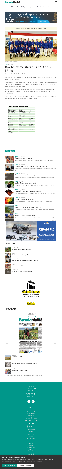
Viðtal (49, 7)
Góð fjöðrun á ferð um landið (20, 370)
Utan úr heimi (41, 7)
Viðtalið (31, 436)
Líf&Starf (31, 424)
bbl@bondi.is (31, 395)
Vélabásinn (31, 440)
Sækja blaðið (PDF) (31, 316)
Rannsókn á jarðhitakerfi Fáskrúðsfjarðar (28, 207)
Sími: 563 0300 (32, 393)
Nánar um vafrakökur (37, 461)
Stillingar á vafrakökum (25, 465)
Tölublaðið (11, 309)
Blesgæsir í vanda (17, 356)
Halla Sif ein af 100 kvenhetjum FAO (26, 183)
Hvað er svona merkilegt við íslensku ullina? (24, 363)
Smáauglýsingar (31, 447)
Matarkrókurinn (31, 427)
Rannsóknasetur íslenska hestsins (25, 215)
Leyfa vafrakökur (9, 465)
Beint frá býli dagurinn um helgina (26, 175)
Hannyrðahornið (31, 429)
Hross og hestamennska (31, 418)
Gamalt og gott (31, 411)
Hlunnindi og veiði (31, 438)
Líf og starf (31, 434)
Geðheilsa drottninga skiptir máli (21, 249)
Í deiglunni (31, 7)
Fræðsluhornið (31, 413)
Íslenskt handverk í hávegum (24, 158)
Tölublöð (31, 449)
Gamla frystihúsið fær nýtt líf (20, 255)
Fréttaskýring (21, 7)
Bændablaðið (31, 454)
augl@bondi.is (31, 396)
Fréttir (13, 7)
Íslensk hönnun (31, 426)
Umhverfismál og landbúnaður (31, 417)
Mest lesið (10, 243)
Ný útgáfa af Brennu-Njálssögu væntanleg (28, 191)
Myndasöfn (31, 450)
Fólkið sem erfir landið (31, 433)
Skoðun (31, 410)
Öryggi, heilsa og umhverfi (31, 420)
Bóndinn (31, 431)
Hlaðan (31, 445)
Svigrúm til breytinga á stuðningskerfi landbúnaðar (31, 166)
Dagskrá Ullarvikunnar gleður (24, 199)
